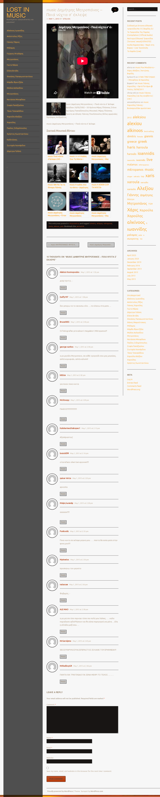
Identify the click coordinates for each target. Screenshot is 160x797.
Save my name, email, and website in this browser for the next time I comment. (79, 771)
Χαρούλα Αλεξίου (14, 117)
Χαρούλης (11, 122)
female (140, 137)
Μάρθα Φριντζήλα (15, 82)
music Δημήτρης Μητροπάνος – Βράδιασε (102, 245)
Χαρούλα (146, 210)
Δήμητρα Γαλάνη (14, 151)
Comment (51, 704)
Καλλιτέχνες (12, 140)
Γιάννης (133, 195)
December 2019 (134, 262)
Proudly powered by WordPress (60, 791)
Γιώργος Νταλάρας (15, 54)
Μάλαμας (11, 48)
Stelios (66, 19)
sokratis (137, 176)
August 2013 (132, 272)
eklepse (99, 223)
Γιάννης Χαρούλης (135, 305)
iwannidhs (131, 160)
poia (61, 226)
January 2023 (133, 259)
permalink (80, 226)
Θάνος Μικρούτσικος (136, 322)
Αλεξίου (145, 188)
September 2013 (134, 269)
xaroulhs (144, 182)
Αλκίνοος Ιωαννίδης (15, 31)
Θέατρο (130, 199)
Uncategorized (133, 295)
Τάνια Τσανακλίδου (15, 111)
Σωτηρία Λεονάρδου (16, 145)
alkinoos (135, 130)
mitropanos (107, 223)
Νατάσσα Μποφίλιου (16, 100)
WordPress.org (133, 389)
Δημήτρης (146, 195)
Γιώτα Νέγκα (12, 65)
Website (50, 758)
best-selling (149, 131)
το (141, 238)
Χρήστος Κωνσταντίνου (17, 134)
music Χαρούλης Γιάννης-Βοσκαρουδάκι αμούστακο (139, 105)
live (150, 160)
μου (140, 235)
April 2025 (131, 255)
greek (142, 141)
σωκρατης (133, 238)
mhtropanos (144, 165)
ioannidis (146, 153)
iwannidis (140, 160)
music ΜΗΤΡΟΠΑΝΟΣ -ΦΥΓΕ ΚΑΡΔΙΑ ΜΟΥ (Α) (63, 245)
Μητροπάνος (12, 59)
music (149, 169)
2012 (129, 118)
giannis (148, 136)
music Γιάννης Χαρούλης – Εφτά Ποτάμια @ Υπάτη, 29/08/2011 (140, 86)
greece (132, 141)
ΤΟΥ (150, 204)
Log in (129, 379)
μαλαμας (132, 234)
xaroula (133, 182)
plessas (56, 226)
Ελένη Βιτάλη (12, 71)
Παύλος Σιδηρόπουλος (17, 128)
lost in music (18, 12)
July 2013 (131, 276)
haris (131, 147)
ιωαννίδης (137, 229)
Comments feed (134, 386)
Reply (63, 288)
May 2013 (131, 279)
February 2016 (133, 266)
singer (129, 176)
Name (49, 738)
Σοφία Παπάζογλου (15, 105)
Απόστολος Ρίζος (14, 36)
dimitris (93, 223)
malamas (132, 164)
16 (115, 9)
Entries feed (132, 383)
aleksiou (139, 117)
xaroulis (131, 189)
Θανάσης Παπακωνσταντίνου (20, 76)
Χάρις (132, 209)
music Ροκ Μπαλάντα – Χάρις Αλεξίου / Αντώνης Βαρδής (141, 70)
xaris (149, 175)
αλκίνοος (136, 222)
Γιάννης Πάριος (13, 42)
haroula (142, 147)
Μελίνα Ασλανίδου (15, 88)
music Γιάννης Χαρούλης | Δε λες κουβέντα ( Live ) (140, 96)
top (142, 176)
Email (49, 748)
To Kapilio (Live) (134, 51)
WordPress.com (97, 791)
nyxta (50, 226)
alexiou (134, 123)
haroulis (131, 154)
